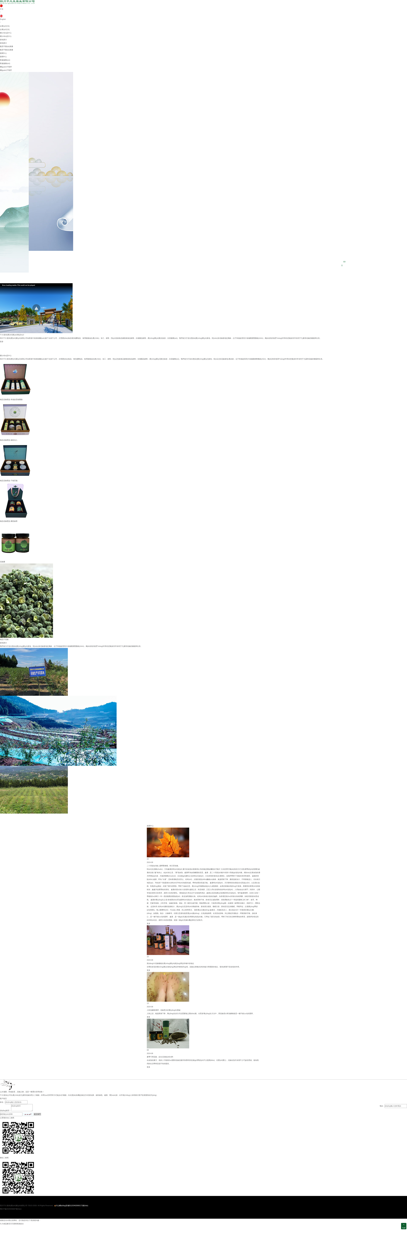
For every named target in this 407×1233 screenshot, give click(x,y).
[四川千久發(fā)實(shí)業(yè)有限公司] (17, 2)
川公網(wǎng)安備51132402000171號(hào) (72, 1205)
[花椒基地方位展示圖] (58, 731)
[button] (36, 308)
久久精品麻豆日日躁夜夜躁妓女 (12, 1224)
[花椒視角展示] (34, 672)
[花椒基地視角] (34, 789)
